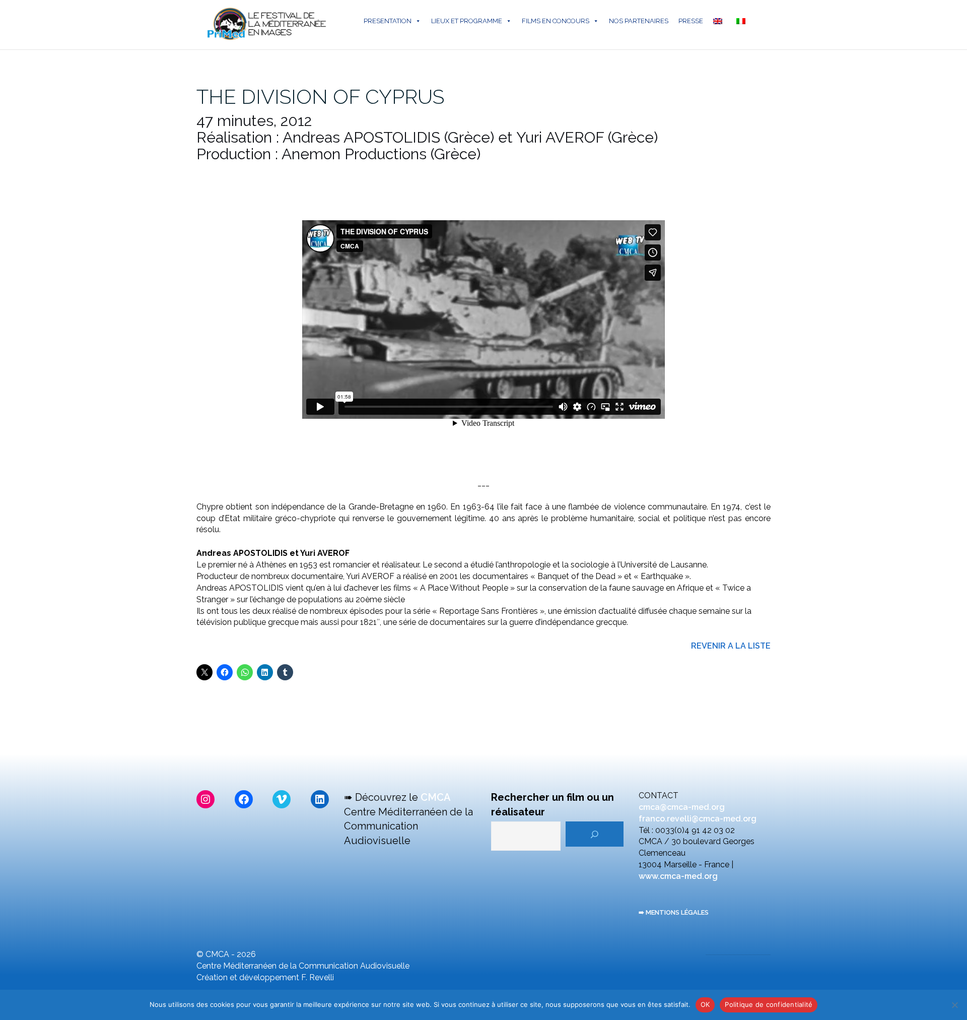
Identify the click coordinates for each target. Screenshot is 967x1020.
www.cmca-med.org (678, 876)
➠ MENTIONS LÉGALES (674, 912)
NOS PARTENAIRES (638, 21)
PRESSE (690, 21)
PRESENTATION (387, 21)
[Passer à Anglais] (719, 21)
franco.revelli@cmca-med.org (697, 818)
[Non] (954, 1005)
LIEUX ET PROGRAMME (466, 21)
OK (705, 1004)
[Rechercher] (595, 834)
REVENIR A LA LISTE (731, 646)
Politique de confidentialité (768, 1004)
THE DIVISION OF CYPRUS (320, 96)
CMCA (436, 797)
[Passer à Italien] (742, 21)
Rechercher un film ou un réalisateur (552, 804)
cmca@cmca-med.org (682, 807)
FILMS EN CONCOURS (555, 21)
